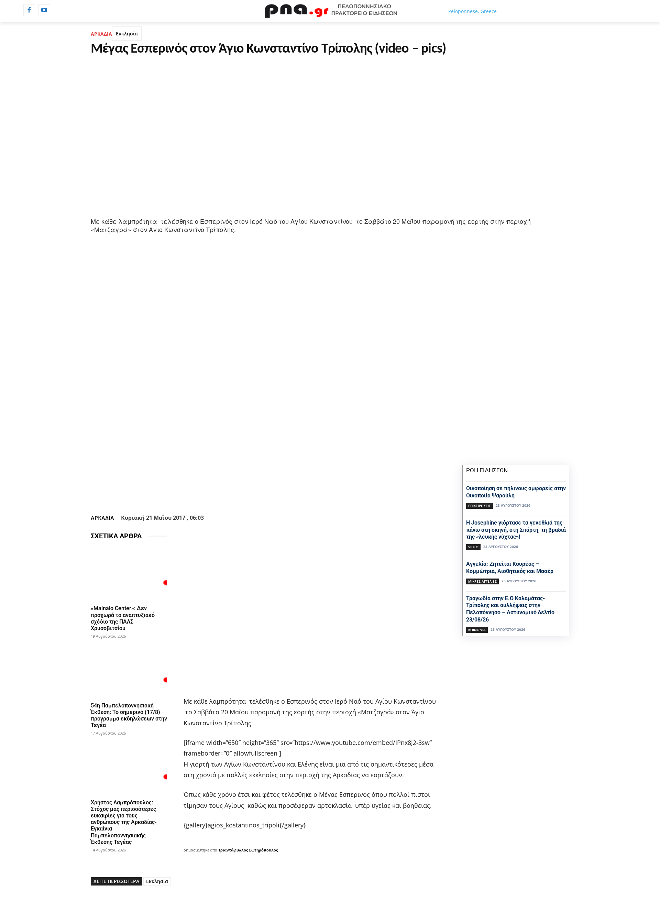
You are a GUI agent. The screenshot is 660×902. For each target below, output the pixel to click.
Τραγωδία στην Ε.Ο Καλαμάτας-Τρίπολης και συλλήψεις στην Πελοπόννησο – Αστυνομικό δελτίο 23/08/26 (510, 609)
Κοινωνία (477, 629)
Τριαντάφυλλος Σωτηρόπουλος (248, 849)
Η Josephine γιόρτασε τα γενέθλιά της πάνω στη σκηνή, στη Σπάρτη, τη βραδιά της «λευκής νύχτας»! (516, 529)
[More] (305, 495)
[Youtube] (44, 10)
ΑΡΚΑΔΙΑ (101, 34)
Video (473, 546)
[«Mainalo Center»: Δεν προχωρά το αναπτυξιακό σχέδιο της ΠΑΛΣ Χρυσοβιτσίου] (129, 574)
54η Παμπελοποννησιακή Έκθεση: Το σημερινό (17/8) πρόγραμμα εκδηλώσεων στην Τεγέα (129, 715)
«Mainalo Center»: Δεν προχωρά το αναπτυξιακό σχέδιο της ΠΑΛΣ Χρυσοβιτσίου (123, 618)
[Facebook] (29, 10)
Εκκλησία (127, 33)
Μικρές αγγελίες (482, 581)
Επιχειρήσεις (479, 505)
